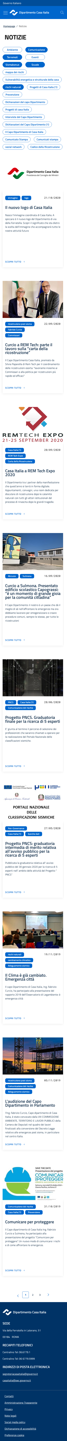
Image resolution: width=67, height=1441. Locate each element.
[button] (14, 1435)
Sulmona (27, 576)
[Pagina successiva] (48, 1295)
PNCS (10, 702)
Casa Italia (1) (14, 450)
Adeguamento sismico (18, 965)
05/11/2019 (52, 1080)
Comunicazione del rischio (20, 708)
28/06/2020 (52, 702)
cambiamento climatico (19, 960)
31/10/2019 (52, 1206)
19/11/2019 (52, 954)
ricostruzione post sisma (20, 324)
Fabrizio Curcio (15, 329)
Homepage (9, 26)
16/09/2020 (52, 576)
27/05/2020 (52, 828)
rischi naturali (14, 954)
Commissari (14, 335)
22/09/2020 (52, 323)
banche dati (33, 834)
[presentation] (62, 12)
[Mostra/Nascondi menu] (5, 12)
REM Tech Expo (15, 455)
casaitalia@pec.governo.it (17, 1380)
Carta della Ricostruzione (20, 461)
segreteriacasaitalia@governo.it (20, 1374)
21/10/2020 (52, 197)
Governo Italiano (12, 3)
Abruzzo (12, 576)
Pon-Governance (16, 828)
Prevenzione (34, 1212)
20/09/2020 (52, 449)
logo (26, 198)
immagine (13, 198)
